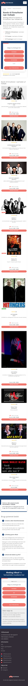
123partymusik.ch (7, 662)
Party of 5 (14, 259)
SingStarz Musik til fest (14, 103)
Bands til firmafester (17, 8)
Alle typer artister (14, 68)
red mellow (14, 372)
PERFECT (14, 218)
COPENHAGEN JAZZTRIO (14, 145)
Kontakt (3, 651)
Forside (4, 8)
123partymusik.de (7, 658)
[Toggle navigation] (25, 2)
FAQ (2, 644)
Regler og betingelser (6, 646)
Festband (9, 8)
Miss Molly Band (13, 477)
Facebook (4, 668)
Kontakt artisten (14, 116)
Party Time (14, 407)
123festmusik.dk (7, 654)
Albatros (14, 443)
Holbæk (4, 9)
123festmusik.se (7, 656)
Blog (2, 648)
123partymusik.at (7, 660)
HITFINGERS (14, 314)
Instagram (5, 670)
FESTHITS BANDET (14, 178)
